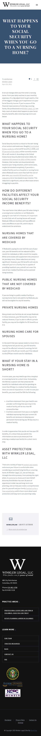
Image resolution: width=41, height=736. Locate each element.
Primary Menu (37, 4)
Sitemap (20, 723)
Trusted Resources (12, 644)
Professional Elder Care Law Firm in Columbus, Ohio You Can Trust (18, 612)
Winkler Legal (7, 82)
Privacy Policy (20, 720)
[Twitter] (6, 502)
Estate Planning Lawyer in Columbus (18, 618)
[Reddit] (19, 502)
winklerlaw (8, 79)
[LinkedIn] (16, 502)
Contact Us (9, 654)
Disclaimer (8, 720)
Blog (6, 649)
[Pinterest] (10, 502)
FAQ (5, 659)
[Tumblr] (13, 502)
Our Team (8, 638)
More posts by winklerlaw (18, 529)
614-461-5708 (12, 587)
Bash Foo (34, 730)
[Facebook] (3, 502)
